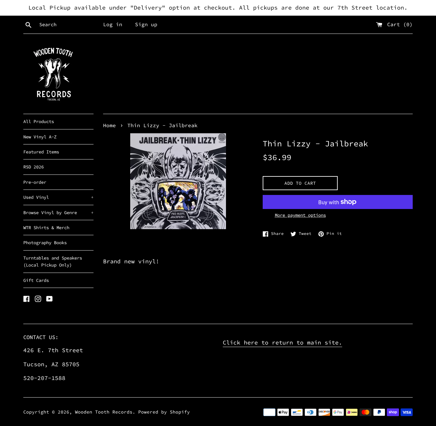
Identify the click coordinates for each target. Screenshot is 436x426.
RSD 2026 (33, 167)
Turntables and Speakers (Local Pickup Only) (52, 261)
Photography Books (45, 242)
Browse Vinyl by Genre (58, 212)
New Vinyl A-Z (39, 137)
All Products (38, 121)
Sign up (146, 24)
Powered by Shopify (164, 412)
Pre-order (34, 182)
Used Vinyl (58, 197)
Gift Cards (36, 280)
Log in (112, 24)
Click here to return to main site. (282, 342)
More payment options (300, 215)
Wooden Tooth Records (103, 412)
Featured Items (41, 152)
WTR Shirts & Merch (46, 227)
